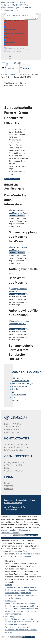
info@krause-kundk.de (14, 450)
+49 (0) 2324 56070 (21, 49)
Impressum (8, 500)
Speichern (5, 637)
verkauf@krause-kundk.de (20, 7)
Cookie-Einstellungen (13, 503)
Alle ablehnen (19, 535)
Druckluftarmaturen (20, 381)
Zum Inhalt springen (9, 10)
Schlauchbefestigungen (12, 74)
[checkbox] (15, 23)
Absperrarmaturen (20, 386)
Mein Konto (17, 51)
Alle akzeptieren (31, 535)
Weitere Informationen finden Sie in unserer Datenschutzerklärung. (20, 530)
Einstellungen (7, 535)
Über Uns (8, 486)
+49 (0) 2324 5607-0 (18, 2)
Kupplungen (17, 378)
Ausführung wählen (12, 179)
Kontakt (7, 483)
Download (8, 489)
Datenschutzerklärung (25, 500)
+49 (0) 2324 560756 (18, 5)
